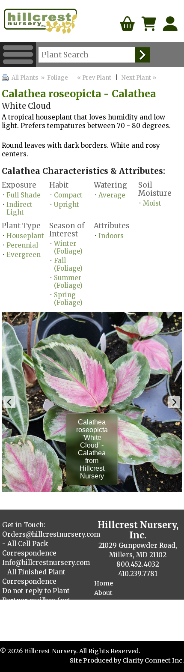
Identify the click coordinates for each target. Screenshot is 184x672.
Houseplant (25, 236)
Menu (18, 54)
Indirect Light (19, 208)
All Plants (25, 77)
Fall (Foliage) (68, 264)
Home (103, 583)
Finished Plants (118, 621)
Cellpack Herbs (117, 631)
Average (111, 195)
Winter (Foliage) (68, 247)
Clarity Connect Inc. (153, 660)
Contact (106, 602)
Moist (152, 203)
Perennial (22, 245)
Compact (68, 195)
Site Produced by (96, 660)
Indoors (111, 236)
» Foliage (53, 77)
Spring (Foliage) (68, 299)
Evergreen (23, 255)
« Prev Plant (93, 77)
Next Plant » (139, 77)
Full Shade (23, 195)
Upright (66, 204)
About (103, 593)
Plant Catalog (115, 611)
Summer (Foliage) (68, 282)
